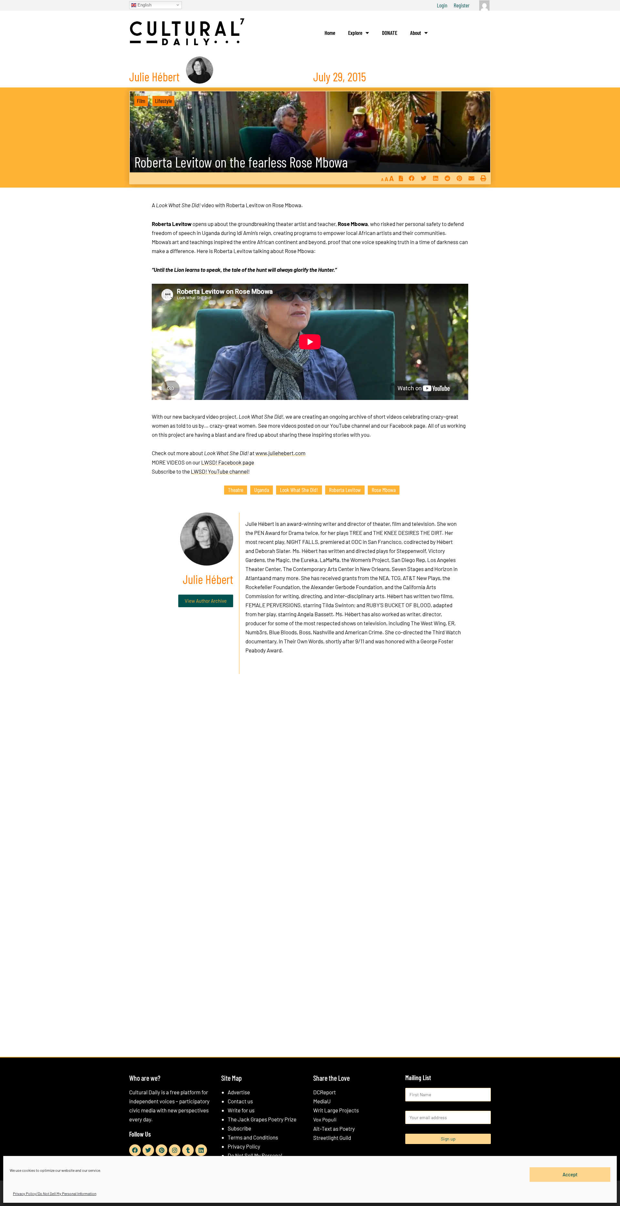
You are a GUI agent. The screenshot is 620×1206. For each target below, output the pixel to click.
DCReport (324, 1092)
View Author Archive (206, 601)
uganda (261, 489)
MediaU (322, 1101)
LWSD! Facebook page (227, 462)
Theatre (235, 489)
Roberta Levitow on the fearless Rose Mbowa (241, 161)
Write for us (241, 1110)
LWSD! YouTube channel (219, 471)
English (143, 4)
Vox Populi (324, 1119)
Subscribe (239, 1128)
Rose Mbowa (384, 489)
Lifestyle (163, 100)
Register (462, 5)
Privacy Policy (244, 1146)
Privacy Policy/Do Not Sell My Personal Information (54, 1193)
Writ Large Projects (336, 1110)
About (415, 32)
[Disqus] (310, 777)
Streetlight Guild (332, 1137)
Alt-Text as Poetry (334, 1128)
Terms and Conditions (253, 1137)
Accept (570, 1174)
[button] (411, 178)
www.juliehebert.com (280, 453)
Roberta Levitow (345, 489)
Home (330, 32)
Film (141, 100)
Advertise (239, 1092)
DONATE (389, 32)
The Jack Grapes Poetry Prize (262, 1119)
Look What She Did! (299, 489)
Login (442, 5)
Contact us (240, 1101)
